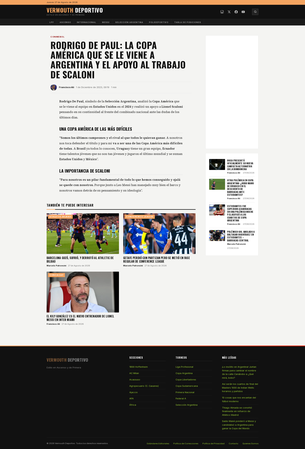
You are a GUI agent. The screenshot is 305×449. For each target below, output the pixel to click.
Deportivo (75, 10)
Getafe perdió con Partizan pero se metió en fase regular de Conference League (156, 259)
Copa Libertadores (186, 379)
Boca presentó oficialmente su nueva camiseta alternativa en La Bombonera (240, 165)
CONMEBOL (57, 37)
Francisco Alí (66, 87)
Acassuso (134, 379)
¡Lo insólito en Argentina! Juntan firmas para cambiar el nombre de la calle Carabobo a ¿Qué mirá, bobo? (239, 372)
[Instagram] (222, 12)
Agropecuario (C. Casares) (144, 386)
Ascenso (65, 22)
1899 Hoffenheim (138, 367)
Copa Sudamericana (187, 386)
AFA (131, 398)
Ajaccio (133, 392)
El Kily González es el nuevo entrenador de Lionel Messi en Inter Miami (80, 318)
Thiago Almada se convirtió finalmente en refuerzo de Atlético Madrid (237, 411)
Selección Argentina (129, 22)
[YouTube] (243, 12)
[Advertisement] (232, 92)
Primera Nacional (185, 392)
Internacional (86, 22)
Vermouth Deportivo (65, 443)
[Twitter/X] (229, 12)
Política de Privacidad (213, 443)
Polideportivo (158, 22)
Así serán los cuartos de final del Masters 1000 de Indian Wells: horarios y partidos (240, 388)
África (132, 405)
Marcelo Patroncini (56, 265)
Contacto (233, 443)
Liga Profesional (184, 367)
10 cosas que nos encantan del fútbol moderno (239, 399)
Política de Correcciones (185, 443)
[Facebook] (236, 12)
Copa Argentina (184, 373)
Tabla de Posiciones (187, 22)
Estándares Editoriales (158, 443)
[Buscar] (255, 12)
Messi (105, 22)
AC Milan (134, 373)
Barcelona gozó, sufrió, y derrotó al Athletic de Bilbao (80, 259)
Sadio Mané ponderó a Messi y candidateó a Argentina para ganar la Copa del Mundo (239, 425)
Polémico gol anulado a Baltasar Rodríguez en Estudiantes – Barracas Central (241, 236)
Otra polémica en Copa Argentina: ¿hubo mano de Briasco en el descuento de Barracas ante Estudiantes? (240, 187)
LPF (51, 22)
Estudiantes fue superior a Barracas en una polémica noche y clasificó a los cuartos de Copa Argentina (240, 213)
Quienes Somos (250, 443)
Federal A (181, 398)
